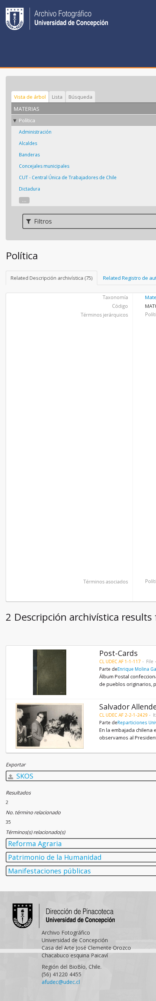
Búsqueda (80, 96)
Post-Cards (118, 653)
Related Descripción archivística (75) (51, 277)
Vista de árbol (30, 96)
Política (27, 120)
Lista (57, 96)
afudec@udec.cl (61, 981)
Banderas (29, 154)
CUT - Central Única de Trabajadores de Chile (68, 177)
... (24, 200)
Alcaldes (28, 143)
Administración (35, 132)
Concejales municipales (44, 166)
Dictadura (29, 189)
